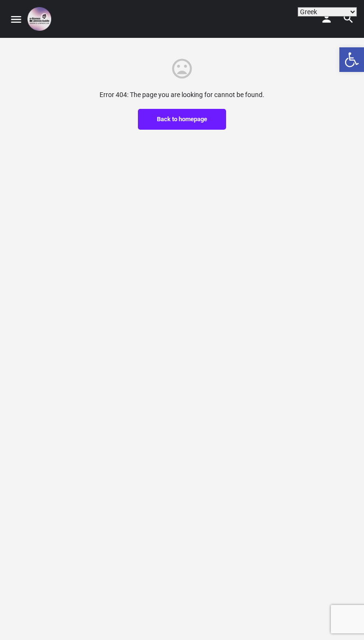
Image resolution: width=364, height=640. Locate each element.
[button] (351, 59)
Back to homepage (182, 119)
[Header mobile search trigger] (348, 18)
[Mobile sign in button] (326, 18)
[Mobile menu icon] (16, 19)
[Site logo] (40, 19)
